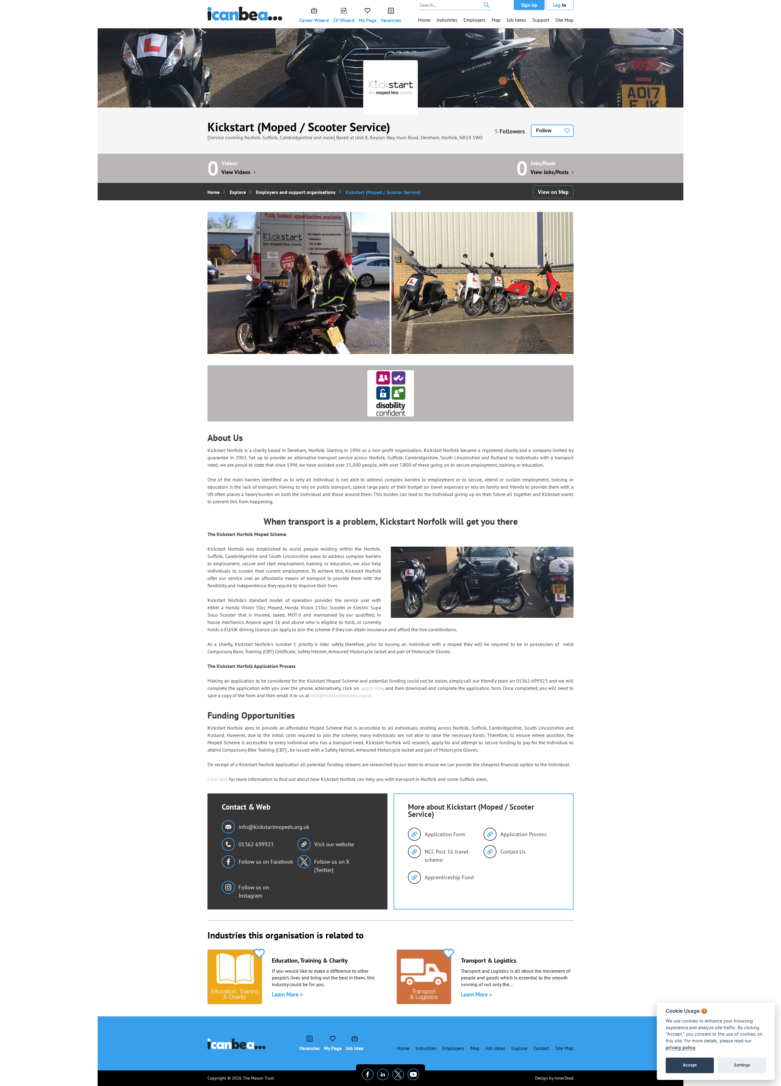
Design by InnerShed (554, 1078)
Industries (447, 20)
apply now (372, 688)
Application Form (445, 834)
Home (424, 20)
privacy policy (680, 1047)
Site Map (564, 20)
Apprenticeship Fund (449, 877)
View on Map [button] (553, 191)
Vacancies (391, 20)
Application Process (523, 834)
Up (529, 5)
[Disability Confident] (390, 393)
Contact (541, 1048)
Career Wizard (314, 20)
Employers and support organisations (296, 192)
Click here (217, 779)
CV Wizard (344, 20)
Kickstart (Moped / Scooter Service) (298, 127)
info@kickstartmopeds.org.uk (341, 695)
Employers (474, 20)
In (559, 5)
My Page (367, 20)
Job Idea (354, 1048)
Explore (238, 192)
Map (496, 20)
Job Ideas (516, 20)
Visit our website (334, 844)
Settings (742, 1064)
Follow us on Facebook (266, 861)
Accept (690, 1064)
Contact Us (513, 851)
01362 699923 (256, 844)
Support (540, 20)
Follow (543, 130)
